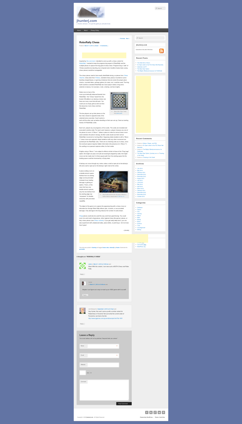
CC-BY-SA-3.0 (120, 196)
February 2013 (141, 190)
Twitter (151, 412)
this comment (90, 61)
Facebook (146, 412)
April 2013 (140, 186)
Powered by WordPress (146, 417)
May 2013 (140, 184)
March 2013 (140, 188)
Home (79, 30)
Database (139, 207)
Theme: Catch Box (160, 417)
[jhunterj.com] (91, 18)
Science (139, 223)
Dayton (139, 209)
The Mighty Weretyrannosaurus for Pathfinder (149, 71)
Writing (139, 229)
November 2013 (141, 176)
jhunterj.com (87, 20)
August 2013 (140, 178)
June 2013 (140, 182)
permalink (82, 249)
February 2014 (141, 172)
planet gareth (119, 113)
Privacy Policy (95, 30)
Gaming (94, 247)
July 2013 (140, 180)
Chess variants (98, 220)
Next (128, 38)
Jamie (90, 264)
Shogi (81, 216)
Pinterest (163, 412)
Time (138, 225)
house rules (106, 247)
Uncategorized (141, 227)
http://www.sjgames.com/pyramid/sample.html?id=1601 (105, 318)
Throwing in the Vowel (149, 157)
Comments (141, 244)
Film (138, 211)
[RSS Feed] (161, 52)
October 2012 (141, 196)
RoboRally (82, 63)
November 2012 (141, 194)
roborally (111, 247)
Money (139, 219)
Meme (139, 215)
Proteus (97, 78)
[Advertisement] (104, 55)
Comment (83, 381)
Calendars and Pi (142, 67)
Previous (122, 38)
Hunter (97, 46)
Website (83, 364)
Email (82, 355)
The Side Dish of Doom (143, 63)
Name (82, 346)
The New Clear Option (143, 69)
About (86, 30)
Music (139, 221)
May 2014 (140, 170)
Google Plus (155, 412)
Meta (138, 217)
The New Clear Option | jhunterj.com (147, 153)
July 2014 (140, 168)
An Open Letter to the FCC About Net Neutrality (150, 65)
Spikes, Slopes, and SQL (150, 143)
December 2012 (141, 192)
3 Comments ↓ (104, 46)
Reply (82, 274)
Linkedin (159, 412)
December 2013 (141, 174)
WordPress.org (141, 246)
